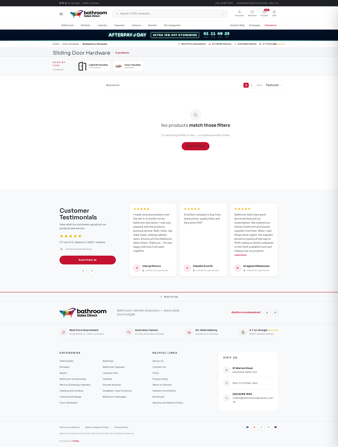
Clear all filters (195, 146)
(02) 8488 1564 (224, 3)
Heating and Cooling (71, 390)
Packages (254, 25)
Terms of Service (161, 384)
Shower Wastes (112, 384)
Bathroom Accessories (73, 378)
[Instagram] (275, 312)
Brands (152, 25)
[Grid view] (246, 85)
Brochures (158, 396)
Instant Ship (237, 25)
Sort (259, 85)
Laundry (102, 25)
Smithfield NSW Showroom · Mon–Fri (257, 3)
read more (240, 255)
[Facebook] (267, 312)
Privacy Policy (160, 378)
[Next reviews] (92, 270)
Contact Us (159, 366)
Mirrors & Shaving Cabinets (75, 384)
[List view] (252, 85)
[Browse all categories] (61, 14)
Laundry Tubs (110, 372)
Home (56, 44)
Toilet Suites (67, 361)
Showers (65, 366)
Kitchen (85, 25)
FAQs (155, 372)
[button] (274, 13)
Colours (136, 25)
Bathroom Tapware (114, 366)
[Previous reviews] (83, 270)
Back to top (171, 296)
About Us (158, 361)
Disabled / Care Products (117, 390)
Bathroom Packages (114, 396)
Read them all (88, 259)
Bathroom (67, 25)
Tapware (119, 25)
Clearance (271, 25)
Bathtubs (108, 361)
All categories (172, 25)
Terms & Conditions (70, 427)
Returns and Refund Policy (167, 402)
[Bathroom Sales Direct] (88, 13)
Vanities (107, 378)
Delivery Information (164, 390)
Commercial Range (70, 396)
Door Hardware (71, 44)
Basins (63, 372)
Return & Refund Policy (97, 427)
